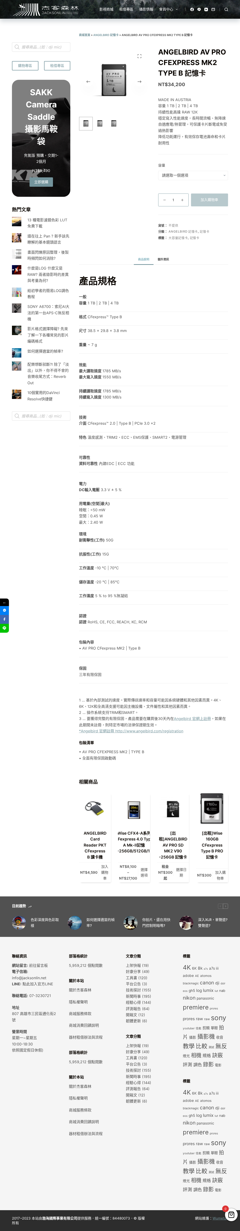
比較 (201, 1046)
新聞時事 (133, 996)
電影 (218, 1065)
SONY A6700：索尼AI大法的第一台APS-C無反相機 (48, 312)
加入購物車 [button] (104, 872)
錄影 (208, 1064)
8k (200, 968)
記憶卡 (204, 231)
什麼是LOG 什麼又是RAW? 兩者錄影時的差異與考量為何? (48, 274)
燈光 (186, 1056)
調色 (197, 1064)
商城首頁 (84, 35)
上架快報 (133, 965)
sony (218, 1018)
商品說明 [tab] (143, 259)
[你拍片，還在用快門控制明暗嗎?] (131, 923)
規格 (206, 1055)
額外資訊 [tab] (163, 259)
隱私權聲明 (78, 1002)
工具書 (131, 977)
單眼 (214, 1028)
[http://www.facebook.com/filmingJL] (4, 619)
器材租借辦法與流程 (86, 1037)
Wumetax (220, 1218)
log (199, 990)
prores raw (193, 1018)
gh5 (192, 990)
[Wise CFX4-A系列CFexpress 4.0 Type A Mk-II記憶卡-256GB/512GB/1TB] (134, 808)
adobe (188, 975)
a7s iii (214, 968)
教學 (189, 1046)
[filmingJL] (4, 610)
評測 (187, 1064)
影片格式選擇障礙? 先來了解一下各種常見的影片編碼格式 (48, 334)
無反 (221, 1046)
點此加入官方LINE (37, 984)
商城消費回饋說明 (84, 1025)
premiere (196, 1007)
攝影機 (206, 1036)
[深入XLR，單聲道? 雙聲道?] (186, 923)
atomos (205, 976)
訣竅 (217, 1055)
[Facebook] (192, 9)
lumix (208, 990)
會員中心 (166, 9)
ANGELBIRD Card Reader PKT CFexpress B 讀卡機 (95, 845)
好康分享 (133, 971)
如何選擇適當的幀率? (45, 351)
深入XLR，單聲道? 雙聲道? (213, 922)
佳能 (198, 1028)
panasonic (205, 998)
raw (207, 1019)
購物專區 (25, 65)
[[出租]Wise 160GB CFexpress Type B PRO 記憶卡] (212, 808)
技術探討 (133, 990)
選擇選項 (144, 872)
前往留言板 (38, 965)
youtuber (189, 1028)
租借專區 (126, 9)
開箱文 (131, 1014)
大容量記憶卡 (178, 238)
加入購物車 (209, 199)
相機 (196, 1055)
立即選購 (41, 182)
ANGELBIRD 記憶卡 (106, 35)
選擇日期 (181, 872)
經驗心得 (133, 1002)
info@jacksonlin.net (29, 977)
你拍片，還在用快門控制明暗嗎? (156, 922)
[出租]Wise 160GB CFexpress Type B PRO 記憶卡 (212, 845)
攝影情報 (146, 9)
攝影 (192, 1037)
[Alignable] (213, 9)
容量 (161, 165)
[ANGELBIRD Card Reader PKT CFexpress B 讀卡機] (95, 808)
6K (194, 968)
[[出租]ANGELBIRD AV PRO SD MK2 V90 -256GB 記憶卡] (173, 808)
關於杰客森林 (80, 990)
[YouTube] (206, 9)
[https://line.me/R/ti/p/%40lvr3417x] (4, 628)
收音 (219, 1037)
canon (207, 983)
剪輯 (206, 1028)
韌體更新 (133, 1021)
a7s (206, 968)
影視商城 (106, 9)
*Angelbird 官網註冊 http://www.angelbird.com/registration (131, 731)
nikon (189, 998)
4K (187, 967)
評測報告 (133, 1008)
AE (197, 976)
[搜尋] (226, 9)
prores (214, 1008)
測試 (211, 1047)
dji (217, 983)
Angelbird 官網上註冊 (192, 718)
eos (185, 991)
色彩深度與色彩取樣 (45, 922)
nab (222, 991)
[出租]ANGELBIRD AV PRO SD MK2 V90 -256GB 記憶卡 (173, 845)
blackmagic (191, 983)
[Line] (199, 9)
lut (216, 991)
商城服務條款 (80, 1013)
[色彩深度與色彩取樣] (19, 923)
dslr (223, 983)
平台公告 (133, 984)
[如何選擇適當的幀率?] (75, 923)
